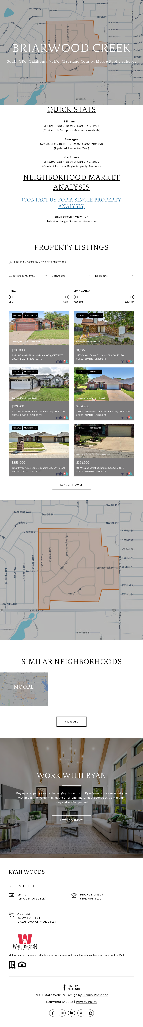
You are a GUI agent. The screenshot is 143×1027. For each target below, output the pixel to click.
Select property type (22, 275)
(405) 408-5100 (90, 898)
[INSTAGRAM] (62, 1013)
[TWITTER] (80, 1013)
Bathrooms (59, 275)
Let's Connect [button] (71, 820)
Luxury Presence (95, 995)
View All (71, 721)
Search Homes (71, 484)
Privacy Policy (86, 1002)
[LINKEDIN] (71, 1013)
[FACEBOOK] (52, 1013)
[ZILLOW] (90, 1013)
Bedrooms (101, 275)
